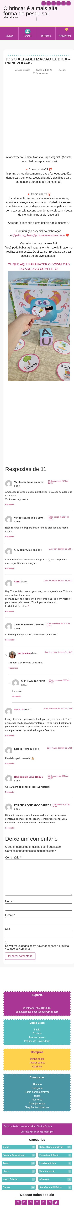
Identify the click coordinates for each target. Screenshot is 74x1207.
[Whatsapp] (53, 3)
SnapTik (19, 709)
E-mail (10, 915)
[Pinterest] (43, 1202)
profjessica (24, 653)
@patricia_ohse (22, 235)
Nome (9, 901)
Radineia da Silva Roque (28, 776)
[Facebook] (24, 1202)
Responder (9, 504)
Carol (17, 581)
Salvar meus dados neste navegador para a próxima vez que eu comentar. (37, 947)
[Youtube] (37, 1202)
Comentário (13, 857)
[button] (9, 31)
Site (7, 929)
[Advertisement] (37, 115)
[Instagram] (18, 1202)
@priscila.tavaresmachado (48, 235)
